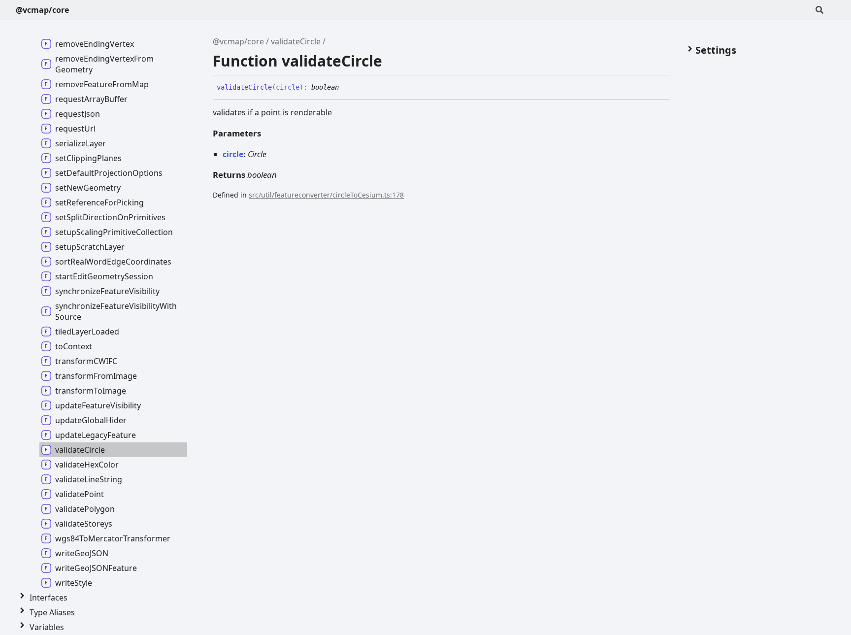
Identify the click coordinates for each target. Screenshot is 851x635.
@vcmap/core (42, 9)
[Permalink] (346, 87)
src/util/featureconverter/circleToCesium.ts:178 (326, 195)
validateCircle (296, 41)
